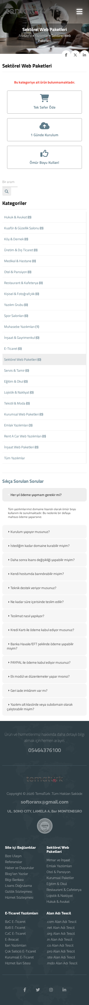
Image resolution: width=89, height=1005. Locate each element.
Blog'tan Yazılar (16, 874)
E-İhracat (12, 939)
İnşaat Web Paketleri (21, 447)
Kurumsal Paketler (60, 878)
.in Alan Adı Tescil (59, 939)
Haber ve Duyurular (19, 868)
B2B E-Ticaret (15, 927)
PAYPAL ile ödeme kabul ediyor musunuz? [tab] (40, 662)
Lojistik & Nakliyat (19, 392)
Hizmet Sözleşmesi (19, 897)
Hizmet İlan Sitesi (18, 963)
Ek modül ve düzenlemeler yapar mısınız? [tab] (40, 676)
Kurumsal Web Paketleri (23, 414)
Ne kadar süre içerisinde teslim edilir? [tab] (37, 601)
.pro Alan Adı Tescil (61, 951)
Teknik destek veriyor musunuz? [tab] (33, 587)
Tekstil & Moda (17, 403)
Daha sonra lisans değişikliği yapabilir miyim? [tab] (42, 559)
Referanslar (13, 862)
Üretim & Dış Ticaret (20, 250)
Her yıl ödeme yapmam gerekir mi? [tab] (36, 494)
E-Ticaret (13, 348)
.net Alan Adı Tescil (61, 927)
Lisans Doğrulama (18, 886)
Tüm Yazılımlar (14, 458)
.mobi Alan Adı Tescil (62, 963)
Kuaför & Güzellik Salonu (23, 228)
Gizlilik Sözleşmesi (18, 891)
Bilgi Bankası (14, 880)
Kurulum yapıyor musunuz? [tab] (30, 531)
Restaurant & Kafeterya (23, 282)
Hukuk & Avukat (17, 217)
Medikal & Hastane (20, 261)
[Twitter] (38, 990)
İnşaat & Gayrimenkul (21, 337)
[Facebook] (25, 990)
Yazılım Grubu (16, 304)
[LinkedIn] (64, 990)
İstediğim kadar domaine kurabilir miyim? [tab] (40, 545)
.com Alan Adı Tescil (61, 922)
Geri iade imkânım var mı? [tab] (28, 690)
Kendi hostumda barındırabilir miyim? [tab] (37, 573)
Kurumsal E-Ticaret (19, 957)
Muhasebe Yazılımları (21, 326)
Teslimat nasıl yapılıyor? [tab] (27, 616)
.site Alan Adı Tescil (61, 957)
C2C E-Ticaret (15, 933)
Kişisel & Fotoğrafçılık (21, 293)
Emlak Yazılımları (18, 425)
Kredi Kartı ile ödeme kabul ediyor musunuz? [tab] (42, 629)
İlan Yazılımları (15, 945)
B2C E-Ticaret (15, 922)
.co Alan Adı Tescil (60, 945)
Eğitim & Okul (16, 381)
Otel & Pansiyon (17, 271)
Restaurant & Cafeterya (64, 890)
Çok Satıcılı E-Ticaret (20, 951)
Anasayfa (24, 35)
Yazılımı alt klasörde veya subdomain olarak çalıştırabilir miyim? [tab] (40, 707)
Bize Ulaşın (13, 856)
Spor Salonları (16, 315)
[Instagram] (51, 990)
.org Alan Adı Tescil (61, 933)
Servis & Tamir (16, 370)
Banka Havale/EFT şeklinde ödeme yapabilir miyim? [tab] (40, 646)
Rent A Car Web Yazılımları (25, 436)
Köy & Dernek (16, 239)
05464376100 (44, 750)
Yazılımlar (41, 35)
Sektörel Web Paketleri (22, 359)
